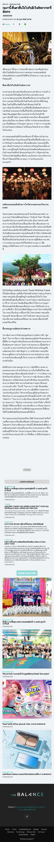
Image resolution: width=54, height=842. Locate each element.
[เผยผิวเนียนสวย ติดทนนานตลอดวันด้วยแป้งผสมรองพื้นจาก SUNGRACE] (27, 749)
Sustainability (23, 835)
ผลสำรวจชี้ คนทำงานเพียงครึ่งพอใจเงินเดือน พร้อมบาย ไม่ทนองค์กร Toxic (25, 543)
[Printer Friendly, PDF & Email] (27, 471)
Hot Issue (41, 832)
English (32, 835)
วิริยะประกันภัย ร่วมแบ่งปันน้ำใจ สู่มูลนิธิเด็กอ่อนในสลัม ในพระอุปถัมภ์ (26, 674)
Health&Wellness (25, 829)
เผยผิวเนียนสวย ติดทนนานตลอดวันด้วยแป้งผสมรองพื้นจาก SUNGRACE (27, 774)
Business (11, 832)
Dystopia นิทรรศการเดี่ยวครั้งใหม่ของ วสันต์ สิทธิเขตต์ (24, 524)
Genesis (44, 829)
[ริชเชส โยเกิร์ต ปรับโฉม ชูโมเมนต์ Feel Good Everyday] (27, 699)
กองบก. (8, 24)
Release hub (15, 4)
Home (7, 829)
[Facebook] (13, 24)
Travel (8, 504)
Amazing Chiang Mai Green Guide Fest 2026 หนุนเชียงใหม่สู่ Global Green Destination (26, 507)
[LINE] (25, 24)
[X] (19, 24)
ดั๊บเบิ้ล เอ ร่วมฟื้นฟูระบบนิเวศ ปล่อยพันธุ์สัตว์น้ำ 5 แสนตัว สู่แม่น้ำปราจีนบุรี (26, 489)
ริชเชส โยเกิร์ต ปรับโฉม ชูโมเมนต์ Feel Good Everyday (25, 724)
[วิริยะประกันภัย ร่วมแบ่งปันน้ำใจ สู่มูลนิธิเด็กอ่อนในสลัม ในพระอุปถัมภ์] (27, 649)
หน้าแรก (5, 4)
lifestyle (9, 522)
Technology (20, 832)
